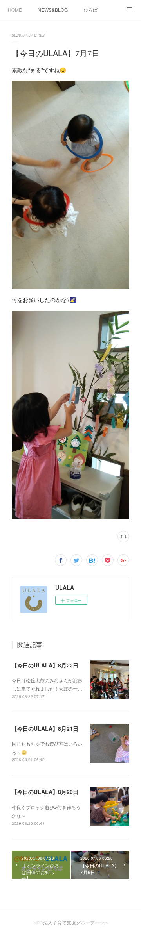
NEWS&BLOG (53, 9)
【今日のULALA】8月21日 (45, 728)
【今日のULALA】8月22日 (45, 665)
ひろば (90, 9)
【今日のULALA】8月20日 (45, 792)
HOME (15, 9)
